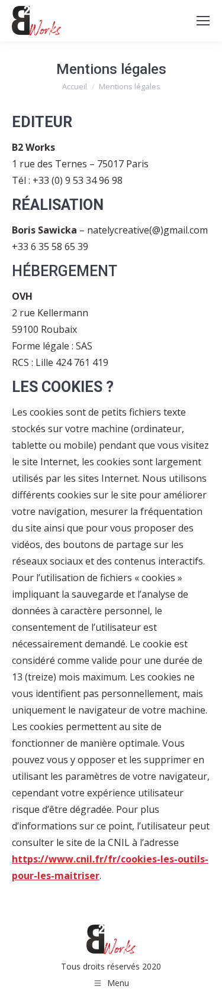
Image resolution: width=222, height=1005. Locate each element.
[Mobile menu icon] (203, 21)
